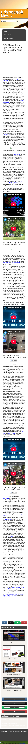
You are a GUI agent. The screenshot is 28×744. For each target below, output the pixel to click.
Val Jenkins (10, 536)
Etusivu (5, 31)
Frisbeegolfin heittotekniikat (10, 42)
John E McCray (11, 433)
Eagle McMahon (16, 262)
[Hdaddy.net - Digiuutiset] (13, 657)
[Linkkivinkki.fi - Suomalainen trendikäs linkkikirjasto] (13, 688)
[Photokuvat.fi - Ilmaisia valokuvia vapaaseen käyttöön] (13, 673)
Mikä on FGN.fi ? (7, 35)
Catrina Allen (8, 519)
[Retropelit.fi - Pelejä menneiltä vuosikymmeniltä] (13, 640)
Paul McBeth (7, 134)
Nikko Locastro (6, 262)
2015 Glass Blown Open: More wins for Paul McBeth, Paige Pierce (13, 594)
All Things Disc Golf (8, 597)
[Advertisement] (14, 66)
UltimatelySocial (22, 743)
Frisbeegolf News (12, 14)
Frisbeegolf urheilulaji (8, 38)
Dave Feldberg (10, 183)
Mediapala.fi (24, 731)
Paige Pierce (6, 498)
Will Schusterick (18, 183)
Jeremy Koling (16, 154)
